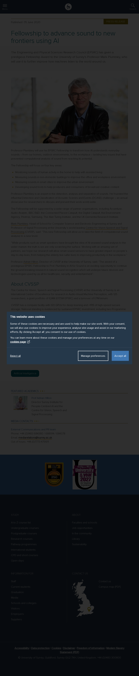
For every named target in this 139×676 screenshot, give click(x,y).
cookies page (18, 342)
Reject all (15, 356)
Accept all (120, 356)
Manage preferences (93, 356)
